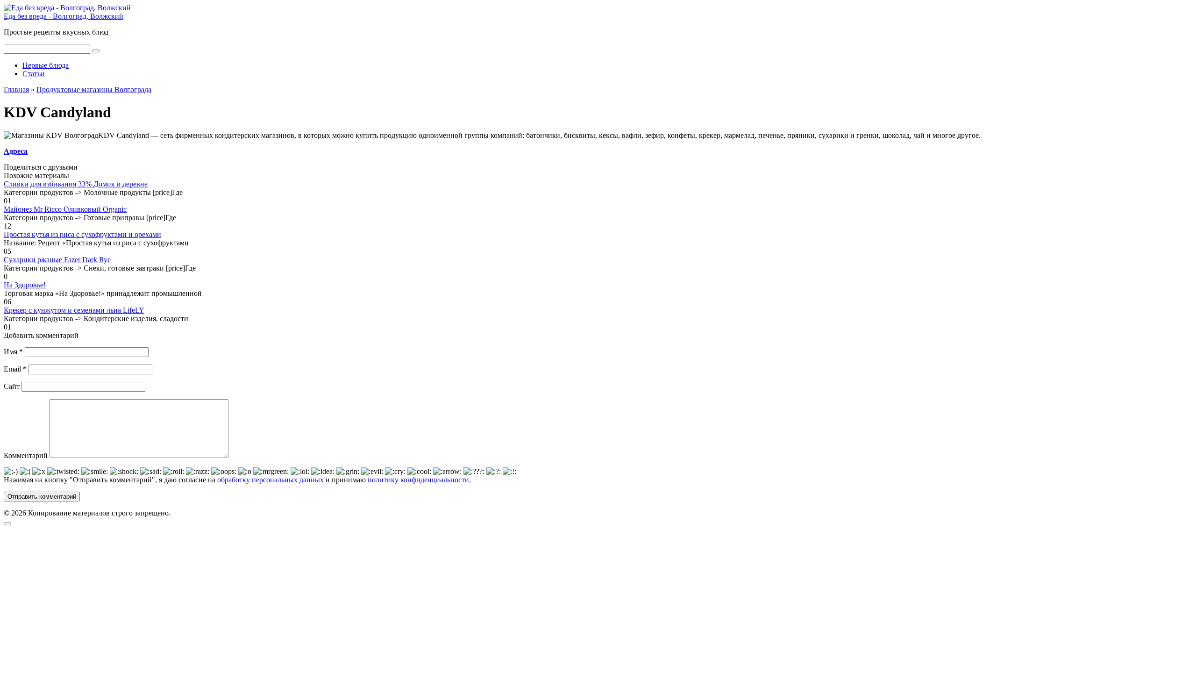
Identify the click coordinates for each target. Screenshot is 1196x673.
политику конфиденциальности (418, 480)
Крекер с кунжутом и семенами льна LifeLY (74, 310)
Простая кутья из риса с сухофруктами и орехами (82, 234)
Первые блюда (45, 65)
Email (15, 369)
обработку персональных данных (270, 480)
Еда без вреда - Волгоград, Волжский (63, 16)
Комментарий (26, 455)
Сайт (12, 386)
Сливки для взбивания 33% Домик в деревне (76, 184)
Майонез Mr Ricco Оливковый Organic (65, 209)
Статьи (33, 74)
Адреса (16, 151)
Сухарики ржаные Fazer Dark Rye (57, 260)
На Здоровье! (25, 285)
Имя (13, 352)
